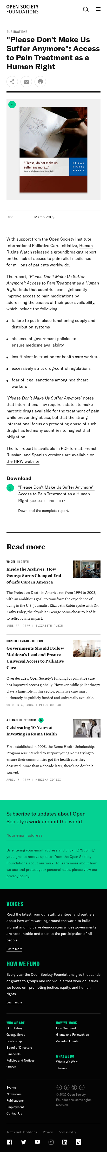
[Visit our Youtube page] (37, 1144)
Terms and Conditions (21, 1132)
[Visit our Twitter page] (24, 1144)
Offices (11, 1067)
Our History (14, 1028)
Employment (15, 1107)
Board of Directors (19, 1047)
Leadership (14, 1041)
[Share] (12, 81)
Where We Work (67, 1062)
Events (11, 1087)
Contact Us (14, 1113)
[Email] (26, 81)
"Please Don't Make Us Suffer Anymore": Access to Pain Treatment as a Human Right (56, 494)
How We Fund (23, 964)
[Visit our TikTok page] (78, 1144)
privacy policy (17, 876)
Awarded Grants (67, 1041)
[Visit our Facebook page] (10, 1144)
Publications (17, 31)
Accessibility (67, 1132)
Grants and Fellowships (72, 1034)
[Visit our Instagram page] (51, 1144)
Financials (13, 1054)
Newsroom (14, 1094)
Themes (61, 1068)
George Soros (15, 1034)
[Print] (40, 81)
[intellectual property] (70, 1089)
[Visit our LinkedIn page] (65, 1144)
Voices (14, 904)
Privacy (48, 1132)
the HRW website (22, 461)
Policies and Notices (20, 1060)
